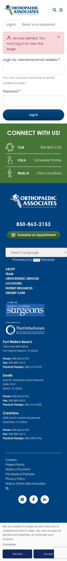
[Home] (21, 10)
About (10, 269)
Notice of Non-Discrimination (26, 483)
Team (9, 274)
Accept (48, 553)
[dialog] (33, 542)
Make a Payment (18, 469)
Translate (48, 260)
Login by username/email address (30, 60)
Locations (14, 283)
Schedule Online (47, 160)
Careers (11, 460)
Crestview (11, 413)
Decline (17, 553)
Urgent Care (15, 293)
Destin (8, 375)
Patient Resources (19, 288)
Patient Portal (15, 464)
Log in (11, 24)
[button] (54, 10)
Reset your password (38, 24)
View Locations (49, 173)
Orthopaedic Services (22, 278)
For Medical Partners (20, 474)
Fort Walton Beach (17, 342)
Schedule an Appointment (36, 235)
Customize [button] (9, 544)
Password (10, 91)
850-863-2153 (51, 147)
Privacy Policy (15, 479)
